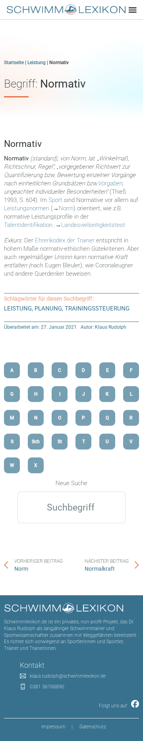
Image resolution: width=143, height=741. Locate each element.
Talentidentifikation (28, 225)
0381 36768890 (47, 687)
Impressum (53, 727)
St (60, 441)
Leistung (36, 62)
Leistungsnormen (26, 208)
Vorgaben (110, 183)
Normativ (23, 143)
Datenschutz (92, 727)
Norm (66, 208)
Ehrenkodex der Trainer (65, 240)
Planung (48, 308)
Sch (36, 441)
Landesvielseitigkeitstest (93, 225)
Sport (55, 200)
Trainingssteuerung (97, 308)
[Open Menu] (133, 10)
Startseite (14, 62)
